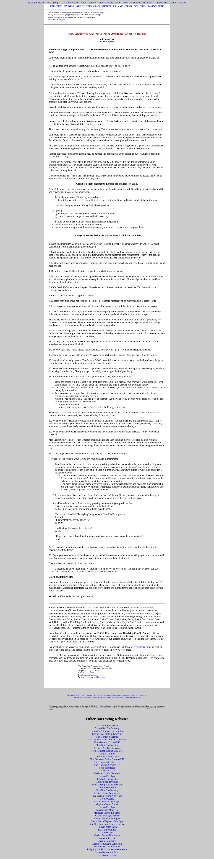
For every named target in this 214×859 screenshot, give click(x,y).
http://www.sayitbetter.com (136, 647)
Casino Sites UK (107, 770)
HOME (161, 6)
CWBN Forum (97, 697)
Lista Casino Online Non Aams (107, 796)
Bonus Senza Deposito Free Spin (107, 821)
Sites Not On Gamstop (107, 790)
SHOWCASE (118, 6)
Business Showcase (82, 697)
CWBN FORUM (140, 6)
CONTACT (152, 6)
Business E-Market (139, 695)
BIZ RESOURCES (93, 6)
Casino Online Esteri (107, 838)
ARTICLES (79, 6)
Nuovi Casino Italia (107, 827)
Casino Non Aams (107, 787)
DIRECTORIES (56, 6)
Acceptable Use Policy (111, 708)
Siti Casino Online (107, 829)
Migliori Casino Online (107, 804)
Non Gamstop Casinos (107, 725)
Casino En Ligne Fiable (107, 815)
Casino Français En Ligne (107, 818)
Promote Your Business (94, 695)
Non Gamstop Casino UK (107, 742)
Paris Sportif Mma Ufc (107, 810)
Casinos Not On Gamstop (107, 748)
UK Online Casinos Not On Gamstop (107, 739)
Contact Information (124, 697)
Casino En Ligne (107, 776)
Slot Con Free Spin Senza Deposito (107, 824)
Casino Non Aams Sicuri (107, 852)
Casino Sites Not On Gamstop (107, 734)
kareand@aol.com (90, 675)
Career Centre (110, 697)
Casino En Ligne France (107, 756)
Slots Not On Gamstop (107, 745)
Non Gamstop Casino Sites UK (107, 750)
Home (136, 697)
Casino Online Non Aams (107, 793)
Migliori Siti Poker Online (107, 846)
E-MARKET (106, 6)
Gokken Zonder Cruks (107, 781)
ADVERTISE (69, 6)
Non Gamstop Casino (109, 2)
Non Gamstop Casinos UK (107, 762)
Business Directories (76, 695)
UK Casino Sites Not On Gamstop (79, 2)
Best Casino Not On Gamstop (138, 2)
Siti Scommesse (107, 767)
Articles (108, 695)
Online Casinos (107, 753)
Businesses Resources (121, 695)
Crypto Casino (107, 798)
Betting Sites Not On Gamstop (43, 2)
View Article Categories (56, 19)
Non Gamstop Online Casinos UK (107, 759)
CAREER (128, 6)
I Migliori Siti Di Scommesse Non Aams (107, 849)
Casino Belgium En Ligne (107, 801)
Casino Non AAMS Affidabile (107, 843)
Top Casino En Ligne (107, 855)
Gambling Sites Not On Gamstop (107, 731)
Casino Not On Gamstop (107, 728)
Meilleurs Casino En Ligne (107, 812)
